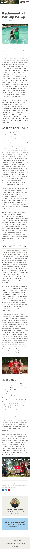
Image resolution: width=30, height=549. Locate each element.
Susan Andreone (7, 20)
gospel (12, 485)
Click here (7, 524)
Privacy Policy (15, 546)
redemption (4, 487)
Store (23, 543)
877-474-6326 (9, 543)
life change (24, 485)
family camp (7, 485)
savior (9, 487)
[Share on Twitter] (6, 490)
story (12, 487)
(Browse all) (17, 483)
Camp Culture (6, 10)
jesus (15, 485)
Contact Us (17, 543)
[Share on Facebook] (3, 490)
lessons (19, 485)
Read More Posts (15, 513)
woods (15, 487)
